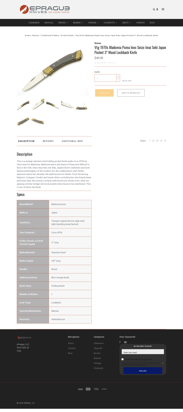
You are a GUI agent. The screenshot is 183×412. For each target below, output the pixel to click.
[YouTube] (125, 342)
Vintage (92, 22)
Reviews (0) (111, 63)
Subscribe (143, 370)
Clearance (34, 22)
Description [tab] (26, 141)
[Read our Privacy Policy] (162, 363)
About (125, 22)
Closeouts (109, 22)
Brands (77, 22)
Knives (62, 22)
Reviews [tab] (48, 141)
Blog (152, 22)
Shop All (48, 22)
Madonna (97, 43)
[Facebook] (120, 342)
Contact (140, 22)
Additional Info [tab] (72, 141)
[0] (163, 9)
